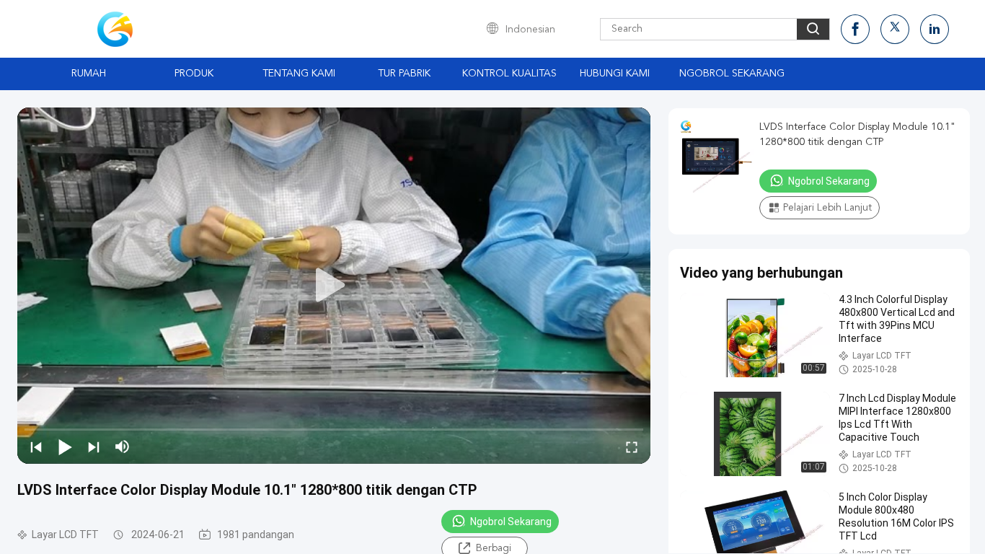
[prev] (36, 446)
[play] (334, 286)
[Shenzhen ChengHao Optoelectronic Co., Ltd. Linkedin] (934, 29)
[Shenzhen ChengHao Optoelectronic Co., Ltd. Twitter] (894, 29)
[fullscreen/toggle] (631, 446)
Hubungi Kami (615, 74)
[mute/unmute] (122, 446)
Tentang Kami (298, 74)
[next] (93, 446)
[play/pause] (64, 446)
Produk (194, 74)
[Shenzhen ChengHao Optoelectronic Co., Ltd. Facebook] (855, 29)
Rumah (88, 74)
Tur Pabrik (404, 74)
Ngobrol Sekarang (732, 74)
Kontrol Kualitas (509, 74)
